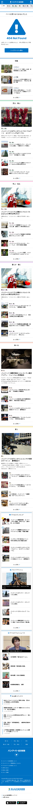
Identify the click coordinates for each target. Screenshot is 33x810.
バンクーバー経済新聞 (16, 2)
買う (20, 5)
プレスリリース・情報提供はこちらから (11, 763)
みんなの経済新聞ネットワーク (16, 789)
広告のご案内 (5, 770)
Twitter (16, 754)
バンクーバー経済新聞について (9, 761)
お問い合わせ (5, 767)
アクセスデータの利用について (9, 765)
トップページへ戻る (16, 50)
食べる (8, 5)
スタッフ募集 (5, 772)
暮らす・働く (26, 5)
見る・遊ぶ (14, 5)
